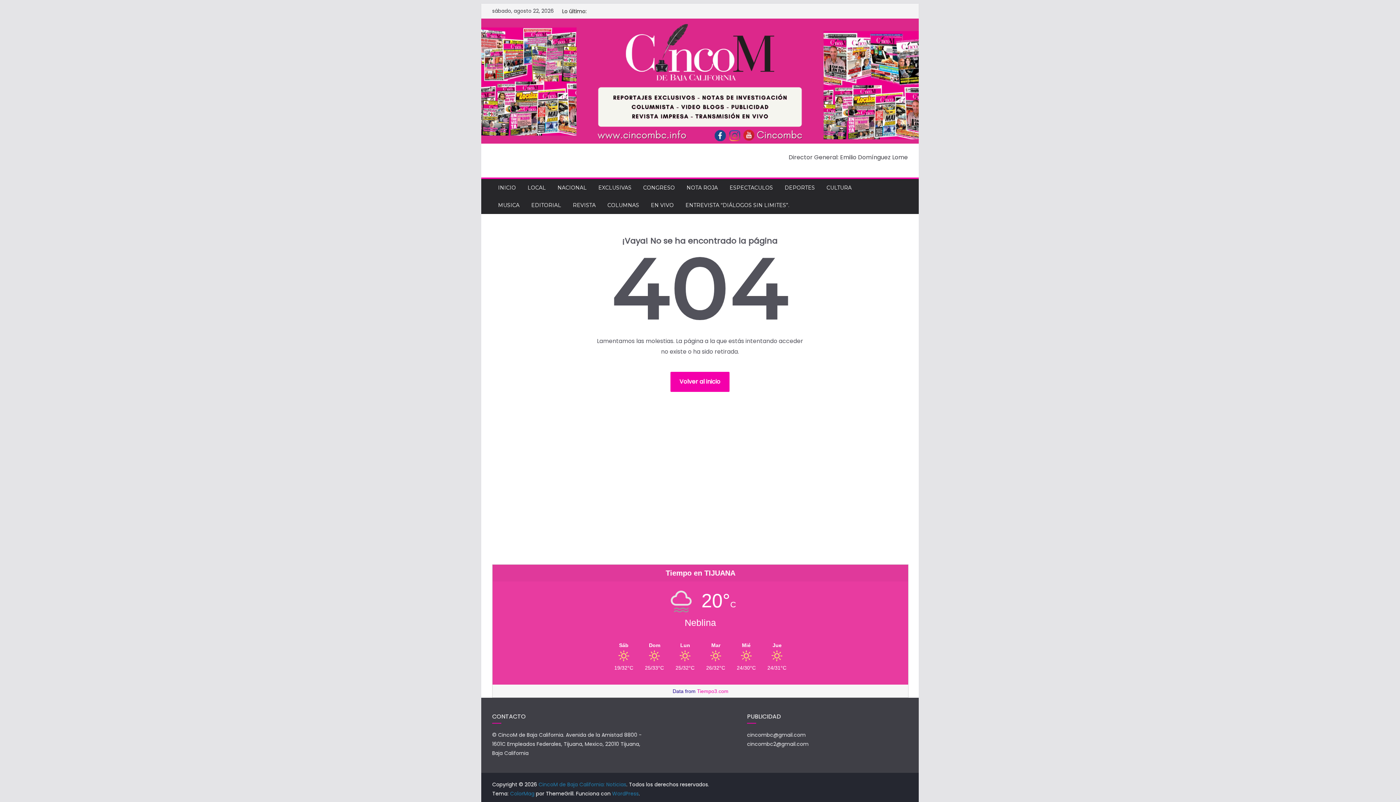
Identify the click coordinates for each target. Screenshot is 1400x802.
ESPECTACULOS (751, 187)
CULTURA (839, 187)
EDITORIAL (546, 205)
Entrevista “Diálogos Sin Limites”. (737, 205)
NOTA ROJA (702, 187)
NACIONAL (572, 187)
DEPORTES (800, 187)
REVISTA (584, 205)
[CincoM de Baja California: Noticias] (700, 23)
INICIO (507, 187)
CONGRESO (659, 187)
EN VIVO (662, 205)
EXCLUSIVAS (614, 187)
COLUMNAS (623, 205)
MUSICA (509, 205)
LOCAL (537, 187)
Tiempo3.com (712, 691)
